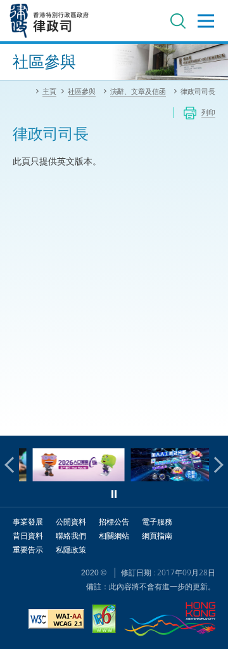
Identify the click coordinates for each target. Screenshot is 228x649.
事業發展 (28, 521)
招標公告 (114, 521)
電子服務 (157, 521)
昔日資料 (28, 535)
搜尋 (177, 20)
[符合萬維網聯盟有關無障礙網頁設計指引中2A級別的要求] (56, 620)
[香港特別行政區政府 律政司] (49, 20)
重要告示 (28, 549)
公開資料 (71, 521)
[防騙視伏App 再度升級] (171, 478)
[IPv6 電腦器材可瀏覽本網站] (104, 620)
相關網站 (114, 535)
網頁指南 (157, 535)
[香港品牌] (169, 620)
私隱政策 (71, 549)
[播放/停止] (114, 494)
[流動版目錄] (205, 21)
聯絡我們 (71, 535)
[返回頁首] (211, 418)
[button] (12, 465)
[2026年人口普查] (73, 478)
